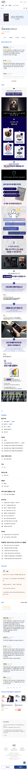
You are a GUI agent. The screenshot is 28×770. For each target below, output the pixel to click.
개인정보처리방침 (14, 750)
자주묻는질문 (22, 750)
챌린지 (10, 5)
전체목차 (11, 37)
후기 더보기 (14, 81)
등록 (25, 613)
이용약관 (14, 748)
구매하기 (20, 767)
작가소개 (17, 37)
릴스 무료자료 (16, 5)
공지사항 (5, 748)
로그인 (25, 2)
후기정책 (5, 750)
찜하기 (12, 695)
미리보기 (13, 421)
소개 (4, 37)
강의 (6, 5)
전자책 (2, 5)
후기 (23, 37)
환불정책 (22, 748)
